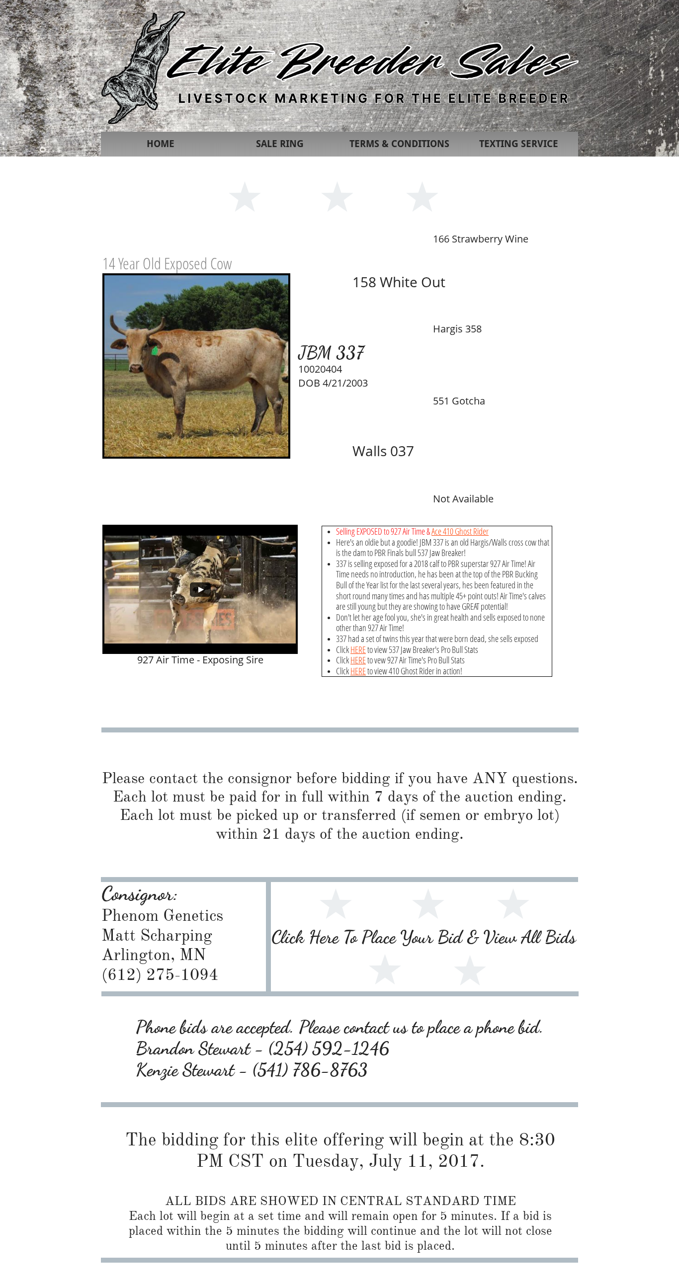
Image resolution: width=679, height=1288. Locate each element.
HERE (358, 649)
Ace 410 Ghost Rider (460, 531)
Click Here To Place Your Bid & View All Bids (423, 937)
